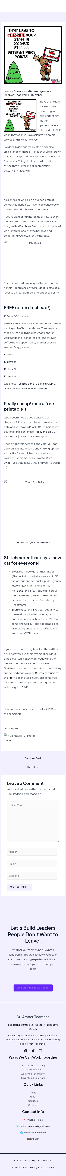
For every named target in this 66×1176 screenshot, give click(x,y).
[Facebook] (25, 1050)
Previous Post (33, 758)
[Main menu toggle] (58, 6)
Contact (33, 1105)
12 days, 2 (10, 361)
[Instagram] (40, 1050)
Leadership (22, 95)
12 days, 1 (9, 354)
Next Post (33, 767)
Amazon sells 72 (45, 431)
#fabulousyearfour (39, 91)
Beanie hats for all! (23, 609)
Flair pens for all (21, 590)
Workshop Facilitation (33, 1073)
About (33, 1096)
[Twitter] (33, 1050)
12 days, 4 (10, 376)
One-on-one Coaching (33, 1065)
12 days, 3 (10, 369)
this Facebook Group (26, 226)
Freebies (9, 95)
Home (33, 1092)
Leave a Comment (15, 91)
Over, (11, 458)
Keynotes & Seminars (33, 1077)
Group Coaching (33, 1069)
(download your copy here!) (33, 542)
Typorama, (21, 458)
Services (33, 1100)
